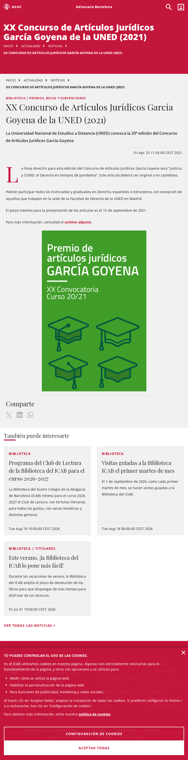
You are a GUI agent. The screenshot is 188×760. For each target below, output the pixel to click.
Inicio (8, 46)
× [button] (183, 652)
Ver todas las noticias (28, 625)
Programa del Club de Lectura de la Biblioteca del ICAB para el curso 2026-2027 (46, 470)
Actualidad (30, 46)
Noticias (55, 46)
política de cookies (94, 714)
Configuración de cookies (94, 733)
